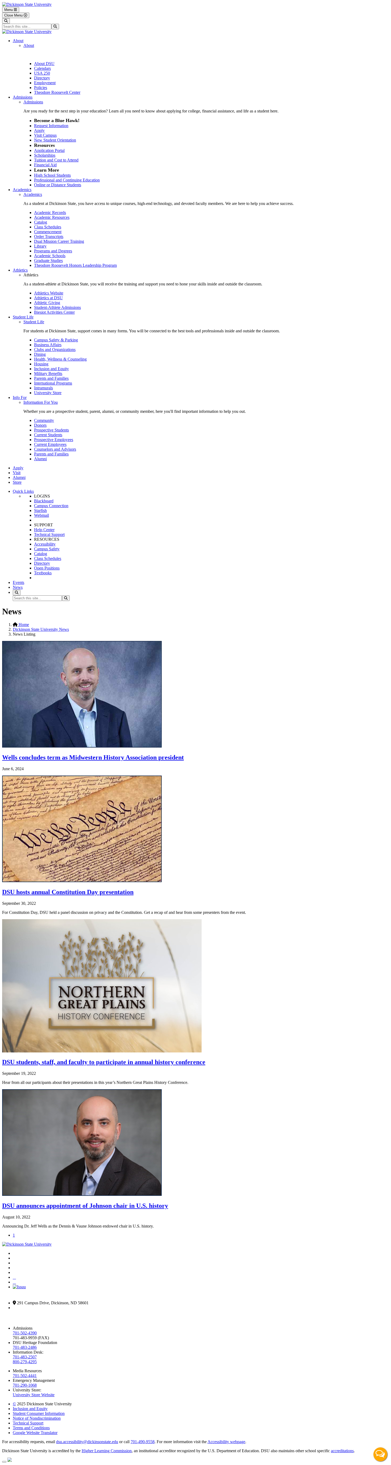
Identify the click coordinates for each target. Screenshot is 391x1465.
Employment (45, 82)
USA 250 (42, 73)
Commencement (47, 231)
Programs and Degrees (53, 251)
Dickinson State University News (41, 629)
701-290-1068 (25, 1385)
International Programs (53, 383)
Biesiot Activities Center (54, 312)
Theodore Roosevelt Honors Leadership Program (75, 265)
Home (23, 624)
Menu (9, 10)
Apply (39, 130)
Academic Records (50, 212)
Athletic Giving (47, 302)
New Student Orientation (55, 140)
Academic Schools (49, 255)
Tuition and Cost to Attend (56, 160)
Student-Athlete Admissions (57, 307)
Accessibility (45, 544)
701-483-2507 (25, 1357)
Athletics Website (48, 293)
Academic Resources (51, 217)
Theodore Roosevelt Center (57, 92)
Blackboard (43, 501)
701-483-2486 (25, 1347)
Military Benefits (48, 373)
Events (18, 582)
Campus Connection (51, 505)
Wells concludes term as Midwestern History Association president (93, 757)
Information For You (40, 402)
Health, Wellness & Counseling (60, 359)
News (18, 587)
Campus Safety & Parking (56, 340)
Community (44, 420)
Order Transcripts (48, 236)
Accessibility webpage (226, 1441)
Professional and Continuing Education (67, 180)
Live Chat (380, 1454)
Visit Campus (45, 135)
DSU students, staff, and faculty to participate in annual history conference (103, 1062)
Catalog (40, 222)
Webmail (41, 515)
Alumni (40, 459)
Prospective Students (51, 430)
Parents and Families (51, 378)
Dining (40, 354)
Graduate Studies (48, 260)
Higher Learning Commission (107, 1450)
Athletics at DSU (48, 298)
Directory (42, 78)
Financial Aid (45, 165)
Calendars (42, 68)
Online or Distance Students (57, 185)
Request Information (51, 125)
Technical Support (49, 534)
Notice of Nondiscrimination (37, 1418)
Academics (22, 189)
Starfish (40, 510)
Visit (16, 472)
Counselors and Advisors (55, 449)
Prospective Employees (53, 439)
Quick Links (23, 491)
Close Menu (14, 15)
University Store (47, 392)
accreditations (342, 1450)
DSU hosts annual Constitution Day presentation (68, 892)
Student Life (23, 317)
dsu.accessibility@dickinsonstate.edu (87, 1441)
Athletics (20, 270)
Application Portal (49, 150)
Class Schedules (47, 227)
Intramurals (43, 388)
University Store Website (34, 1395)
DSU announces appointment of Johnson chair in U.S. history (85, 1205)
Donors (40, 425)
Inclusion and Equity (51, 368)
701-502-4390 (25, 1333)
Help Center (44, 529)
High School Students (52, 175)
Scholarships (44, 155)
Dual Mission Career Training (59, 241)
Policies (40, 87)
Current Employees (50, 444)
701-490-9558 (143, 1441)
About (18, 40)
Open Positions (47, 568)
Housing (41, 364)
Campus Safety (47, 549)
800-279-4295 (25, 1361)
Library (40, 246)
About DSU (44, 63)
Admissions (22, 97)
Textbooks (43, 573)
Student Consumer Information (39, 1413)
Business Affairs (47, 344)
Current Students (48, 435)
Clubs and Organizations (55, 349)
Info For (20, 397)
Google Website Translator (35, 1432)
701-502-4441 (25, 1375)
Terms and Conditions (31, 1428)
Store (17, 482)
